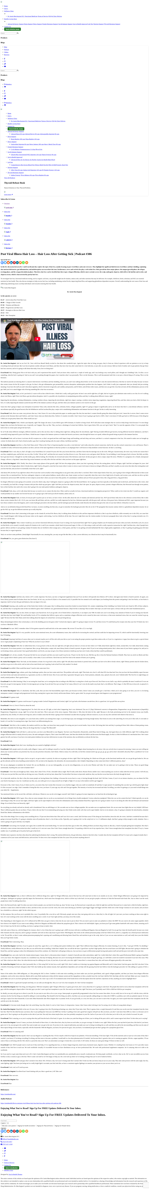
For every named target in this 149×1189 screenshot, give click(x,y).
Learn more (7, 194)
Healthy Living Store (10, 19)
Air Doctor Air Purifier (30, 160)
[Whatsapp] (23, 262)
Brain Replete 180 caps (18, 139)
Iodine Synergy (15, 175)
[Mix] (20, 262)
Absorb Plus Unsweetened (19, 154)
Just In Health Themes (15, 1174)
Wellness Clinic (9, 11)
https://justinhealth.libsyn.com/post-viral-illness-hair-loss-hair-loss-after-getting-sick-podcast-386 (31, 1103)
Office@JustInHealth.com (10, 1139)
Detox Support (37, 24)
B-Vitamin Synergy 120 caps (51, 170)
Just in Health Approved (80, 24)
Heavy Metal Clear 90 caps (52, 144)
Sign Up (3, 1128)
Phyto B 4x (39, 149)
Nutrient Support (98, 24)
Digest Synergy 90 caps (49, 154)
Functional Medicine (31, 16)
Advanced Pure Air (17, 160)
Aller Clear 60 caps (17, 170)
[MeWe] (17, 262)
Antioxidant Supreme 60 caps (20, 144)
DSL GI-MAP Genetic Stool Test (58, 165)
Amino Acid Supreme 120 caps (32, 170)
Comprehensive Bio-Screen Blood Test (23, 165)
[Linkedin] (11, 262)
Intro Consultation (12, 1168)
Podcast (6, 49)
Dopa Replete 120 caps (33, 139)
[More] (27, 262)
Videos (6, 52)
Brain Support (28, 24)
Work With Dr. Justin (12, 29)
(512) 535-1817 (7, 1141)
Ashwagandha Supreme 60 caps (49, 134)
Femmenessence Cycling (27, 149)
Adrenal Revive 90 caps (32, 134)
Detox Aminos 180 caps (36, 144)
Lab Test (90, 24)
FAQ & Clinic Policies (55, 16)
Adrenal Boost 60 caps (18, 134)
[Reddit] (8, 262)
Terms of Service (43, 16)
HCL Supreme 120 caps (34, 154)
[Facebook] (2, 262)
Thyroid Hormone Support (112, 24)
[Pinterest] (14, 262)
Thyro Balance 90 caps (28, 175)
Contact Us (7, 26)
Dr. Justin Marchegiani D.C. (16, 16)
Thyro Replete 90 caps (42, 175)
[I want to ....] (74, 1123)
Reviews (6, 55)
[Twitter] (5, 262)
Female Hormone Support (50, 24)
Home (6, 6)
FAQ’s (6, 8)
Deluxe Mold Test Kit (41, 165)
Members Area (8, 1170)
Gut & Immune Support (65, 24)
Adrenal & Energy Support (16, 24)
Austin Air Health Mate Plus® (46, 160)
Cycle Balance (15, 149)
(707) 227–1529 (7, 1144)
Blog (5, 47)
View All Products (9, 178)
